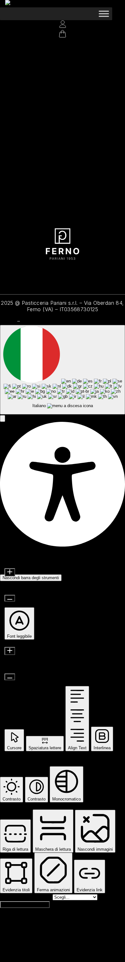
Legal (8, 321)
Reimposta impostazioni (25, 904)
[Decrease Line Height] (9, 677)
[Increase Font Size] (9, 572)
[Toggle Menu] (104, 14)
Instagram (14, 272)
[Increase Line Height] (9, 651)
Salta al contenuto (26, 896)
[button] (2, 418)
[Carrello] (3, 44)
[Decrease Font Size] (9, 598)
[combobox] (62, 369)
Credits (32, 321)
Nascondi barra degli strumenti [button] (31, 577)
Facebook (42, 272)
